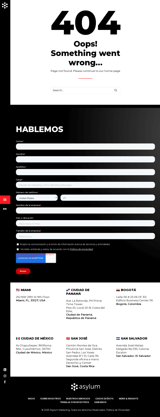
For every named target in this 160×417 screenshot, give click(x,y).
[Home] (85, 386)
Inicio (31, 398)
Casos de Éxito (104, 398)
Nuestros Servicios (78, 398)
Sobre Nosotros (50, 398)
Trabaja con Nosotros (74, 402)
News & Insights (128, 398)
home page (112, 70)
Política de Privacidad (118, 410)
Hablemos (100, 402)
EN (5, 208)
